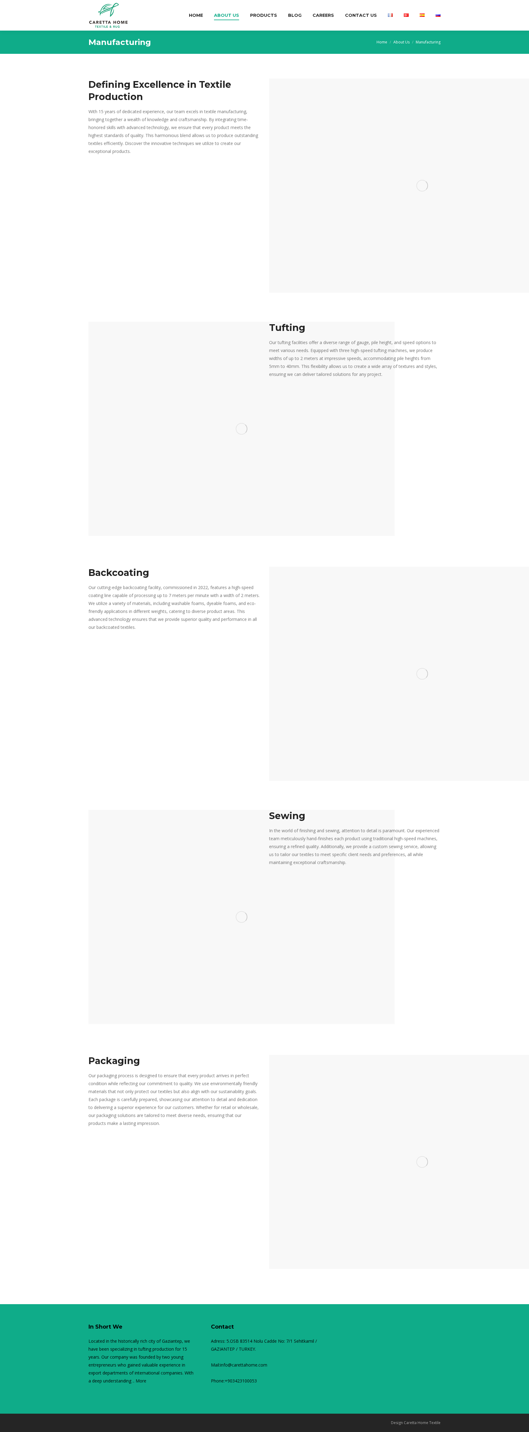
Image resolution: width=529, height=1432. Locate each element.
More (141, 1381)
